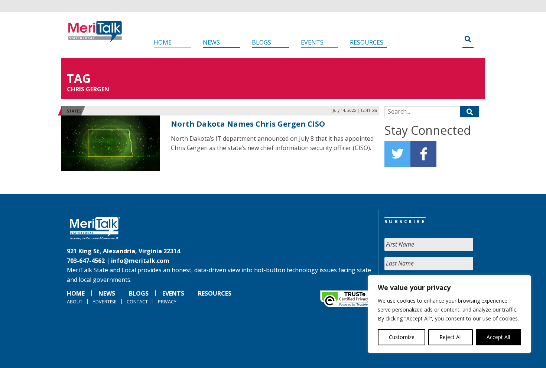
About (74, 301)
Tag (79, 78)
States (74, 111)
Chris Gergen (88, 89)
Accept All (498, 337)
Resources (366, 42)
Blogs (261, 42)
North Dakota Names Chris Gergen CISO (248, 124)
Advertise (104, 301)
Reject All (450, 337)
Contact (137, 301)
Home (163, 42)
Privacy (167, 301)
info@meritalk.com (140, 261)
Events (312, 42)
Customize (402, 337)
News (211, 42)
